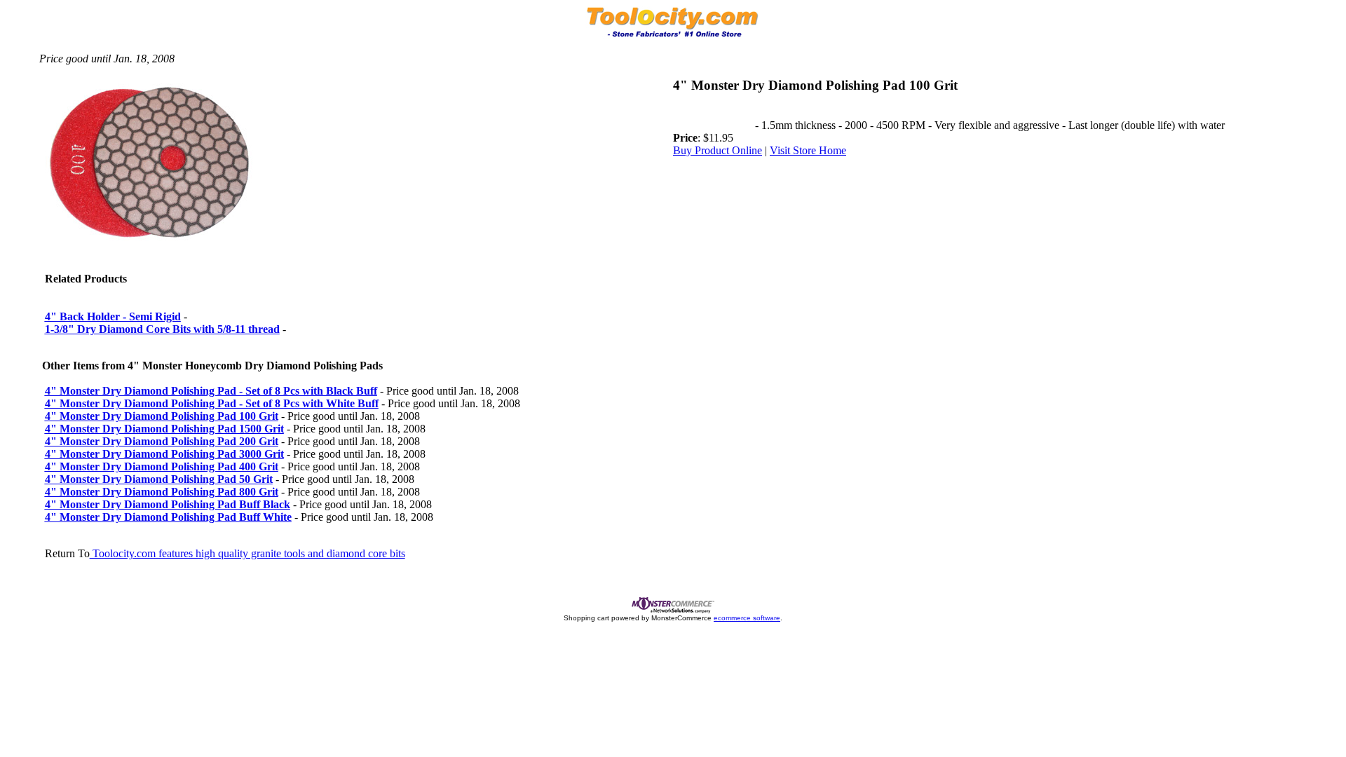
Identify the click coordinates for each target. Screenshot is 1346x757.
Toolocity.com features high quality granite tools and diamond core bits (247, 553)
